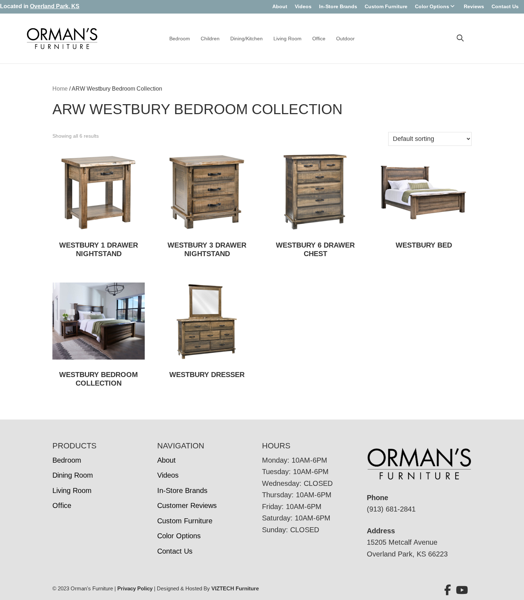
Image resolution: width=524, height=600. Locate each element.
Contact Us (505, 6)
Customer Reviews (187, 505)
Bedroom (179, 38)
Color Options (432, 6)
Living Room (287, 38)
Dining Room (72, 475)
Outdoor (345, 38)
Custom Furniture (386, 6)
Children (210, 38)
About (279, 6)
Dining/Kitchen (246, 38)
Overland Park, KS (54, 6)
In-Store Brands (338, 6)
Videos (303, 6)
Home (60, 89)
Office (318, 38)
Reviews (474, 6)
